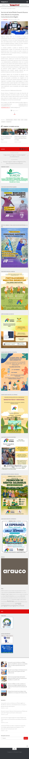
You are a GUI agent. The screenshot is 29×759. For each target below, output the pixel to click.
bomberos (6, 592)
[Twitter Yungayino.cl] (22, 149)
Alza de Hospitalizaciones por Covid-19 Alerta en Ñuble (6, 138)
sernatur (8, 603)
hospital (10, 599)
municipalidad (4, 601)
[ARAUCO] (14, 584)
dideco (19, 596)
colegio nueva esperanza (24, 594)
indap (13, 599)
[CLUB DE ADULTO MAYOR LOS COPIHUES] (14, 432)
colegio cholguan (9, 594)
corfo (2, 596)
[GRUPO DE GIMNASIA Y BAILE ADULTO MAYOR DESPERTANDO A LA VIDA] (14, 267)
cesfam (22, 592)
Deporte (7, 596)
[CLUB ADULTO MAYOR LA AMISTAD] (14, 309)
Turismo (13, 603)
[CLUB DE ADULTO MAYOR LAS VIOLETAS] (14, 390)
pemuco (22, 601)
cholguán (3, 594)
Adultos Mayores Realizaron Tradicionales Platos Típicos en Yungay (20, 138)
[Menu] (27, 1)
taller (11, 603)
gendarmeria (6, 599)
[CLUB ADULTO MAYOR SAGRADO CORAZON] (14, 514)
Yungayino (5, 19)
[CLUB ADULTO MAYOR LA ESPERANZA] (14, 552)
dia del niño (16, 596)
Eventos (14, 597)
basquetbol (17, 590)
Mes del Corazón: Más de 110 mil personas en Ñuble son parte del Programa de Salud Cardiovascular (17, 671)
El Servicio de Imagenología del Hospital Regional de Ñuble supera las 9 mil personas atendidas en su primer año (17, 678)
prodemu (25, 601)
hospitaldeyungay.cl (5, 107)
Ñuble (19, 119)
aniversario (10, 590)
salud (22, 119)
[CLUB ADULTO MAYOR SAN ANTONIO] (14, 469)
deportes (12, 596)
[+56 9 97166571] (27, 149)
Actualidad (4, 8)
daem (4, 596)
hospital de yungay (9, 119)
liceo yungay (17, 599)
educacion (22, 596)
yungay (25, 119)
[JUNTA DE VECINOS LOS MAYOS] (14, 347)
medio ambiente (23, 599)
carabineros (18, 592)
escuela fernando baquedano (7, 597)
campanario (11, 592)
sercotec (5, 603)
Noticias (9, 8)
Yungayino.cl (4, 2)
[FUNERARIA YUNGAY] (14, 182)
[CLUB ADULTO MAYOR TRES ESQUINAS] (14, 220)
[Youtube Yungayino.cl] (25, 149)
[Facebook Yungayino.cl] (20, 149)
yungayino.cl (9, 121)
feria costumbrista (19, 597)
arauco (13, 590)
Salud (13, 8)
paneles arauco (17, 601)
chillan (25, 592)
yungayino (3, 121)
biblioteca (20, 590)
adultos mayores (4, 590)
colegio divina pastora (16, 594)
